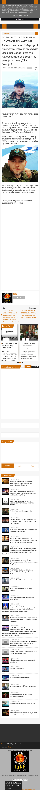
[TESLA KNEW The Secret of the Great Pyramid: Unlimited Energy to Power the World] (5, 570)
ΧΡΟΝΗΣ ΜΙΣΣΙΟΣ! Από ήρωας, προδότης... (23, 686)
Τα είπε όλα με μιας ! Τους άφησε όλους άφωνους (29, 346)
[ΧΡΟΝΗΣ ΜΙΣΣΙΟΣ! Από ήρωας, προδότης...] (5, 686)
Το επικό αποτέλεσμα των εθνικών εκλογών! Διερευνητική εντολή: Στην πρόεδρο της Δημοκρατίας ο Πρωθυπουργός (23, 643)
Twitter (17, 297)
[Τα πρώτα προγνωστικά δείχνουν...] (5, 678)
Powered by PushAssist (28, 789)
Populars (7, 465)
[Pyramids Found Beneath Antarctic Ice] (5, 580)
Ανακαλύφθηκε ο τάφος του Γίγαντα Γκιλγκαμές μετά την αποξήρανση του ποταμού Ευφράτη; (24, 562)
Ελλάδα (6, 33)
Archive (20, 466)
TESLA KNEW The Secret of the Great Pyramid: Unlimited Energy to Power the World (22, 572)
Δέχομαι (24, 779)
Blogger (28, 366)
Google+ (20, 297)
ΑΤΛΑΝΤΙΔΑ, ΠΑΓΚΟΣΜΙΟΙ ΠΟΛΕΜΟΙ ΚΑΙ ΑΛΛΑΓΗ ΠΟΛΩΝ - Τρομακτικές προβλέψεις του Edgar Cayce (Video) (23, 493)
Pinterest (23, 297)
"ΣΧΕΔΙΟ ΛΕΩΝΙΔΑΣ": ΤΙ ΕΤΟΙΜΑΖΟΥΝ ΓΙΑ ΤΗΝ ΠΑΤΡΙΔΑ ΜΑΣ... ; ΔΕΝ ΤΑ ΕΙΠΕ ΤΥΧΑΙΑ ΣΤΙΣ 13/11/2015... (23, 521)
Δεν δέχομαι (16, 779)
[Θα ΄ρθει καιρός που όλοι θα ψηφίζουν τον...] (5, 704)
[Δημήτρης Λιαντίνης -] (5, 695)
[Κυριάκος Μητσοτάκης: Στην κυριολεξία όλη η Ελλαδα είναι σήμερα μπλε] (5, 652)
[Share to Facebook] (10, 334)
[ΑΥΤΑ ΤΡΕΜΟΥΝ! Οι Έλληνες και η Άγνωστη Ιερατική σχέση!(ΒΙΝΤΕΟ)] (5, 530)
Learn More (17, 16)
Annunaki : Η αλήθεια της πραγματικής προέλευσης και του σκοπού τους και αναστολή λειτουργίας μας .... (21, 483)
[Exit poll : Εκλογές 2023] (5, 669)
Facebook (14, 297)
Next (36, 332)
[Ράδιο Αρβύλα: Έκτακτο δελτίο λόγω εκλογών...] (5, 589)
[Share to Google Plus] (16, 334)
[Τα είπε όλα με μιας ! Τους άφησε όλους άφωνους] (29, 332)
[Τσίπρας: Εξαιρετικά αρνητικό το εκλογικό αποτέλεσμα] (5, 660)
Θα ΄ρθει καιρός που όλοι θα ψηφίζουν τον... (23, 703)
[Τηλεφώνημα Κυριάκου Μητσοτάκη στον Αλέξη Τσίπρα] (5, 597)
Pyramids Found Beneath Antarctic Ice (21, 580)
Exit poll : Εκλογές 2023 (17, 669)
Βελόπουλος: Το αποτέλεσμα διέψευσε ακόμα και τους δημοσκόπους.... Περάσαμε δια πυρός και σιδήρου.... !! (23, 619)
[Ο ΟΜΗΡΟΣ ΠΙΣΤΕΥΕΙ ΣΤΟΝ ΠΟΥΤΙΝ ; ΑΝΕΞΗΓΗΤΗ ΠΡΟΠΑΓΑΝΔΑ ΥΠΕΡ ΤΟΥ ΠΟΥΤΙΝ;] (9, 332)
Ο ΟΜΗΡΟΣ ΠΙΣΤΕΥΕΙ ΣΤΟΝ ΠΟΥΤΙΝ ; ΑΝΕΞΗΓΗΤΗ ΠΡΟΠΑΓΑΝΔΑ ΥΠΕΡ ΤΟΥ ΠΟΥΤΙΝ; (9, 348)
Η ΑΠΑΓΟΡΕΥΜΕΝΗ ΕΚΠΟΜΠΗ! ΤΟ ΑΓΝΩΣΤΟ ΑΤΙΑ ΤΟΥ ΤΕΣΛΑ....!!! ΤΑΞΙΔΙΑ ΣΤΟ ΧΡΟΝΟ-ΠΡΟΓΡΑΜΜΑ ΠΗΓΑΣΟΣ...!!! (23, 540)
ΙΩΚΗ (5, 68)
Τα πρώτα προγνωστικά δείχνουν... (20, 677)
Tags (32, 466)
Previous (2, 332)
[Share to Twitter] (13, 334)
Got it (26, 16)
